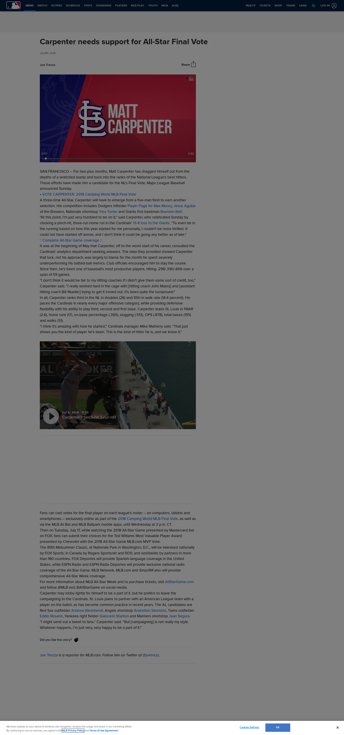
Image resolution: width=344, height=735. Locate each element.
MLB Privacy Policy (73, 730)
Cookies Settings (249, 727)
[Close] (337, 727)
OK (278, 727)
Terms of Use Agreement (103, 730)
